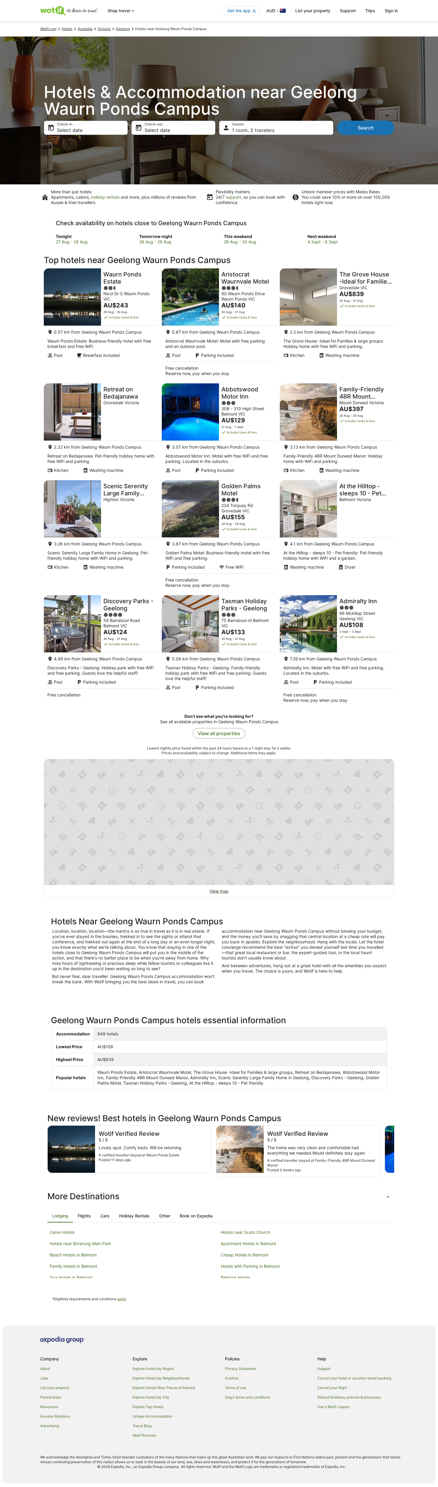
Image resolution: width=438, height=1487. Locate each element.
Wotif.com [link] (48, 29)
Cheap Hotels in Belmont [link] (244, 1254)
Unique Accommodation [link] (153, 1416)
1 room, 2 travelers (253, 130)
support (233, 197)
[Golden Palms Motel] (219, 536)
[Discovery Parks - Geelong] (101, 651)
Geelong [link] (123, 29)
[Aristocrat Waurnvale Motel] (219, 324)
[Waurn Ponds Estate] (101, 324)
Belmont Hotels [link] (235, 1277)
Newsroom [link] (49, 1406)
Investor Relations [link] (55, 1416)
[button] (219, 1196)
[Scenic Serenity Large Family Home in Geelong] (101, 536)
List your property (312, 10)
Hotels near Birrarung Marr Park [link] (80, 1243)
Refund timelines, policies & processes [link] (349, 1397)
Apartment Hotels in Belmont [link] (248, 1243)
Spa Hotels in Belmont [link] (71, 1277)
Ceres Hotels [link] (62, 1232)
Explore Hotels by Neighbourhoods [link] (161, 1378)
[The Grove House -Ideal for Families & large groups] (337, 324)
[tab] (60, 1215)
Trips (370, 10)
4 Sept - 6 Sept (322, 241)
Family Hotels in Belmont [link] (73, 1266)
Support (348, 10)
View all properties (219, 733)
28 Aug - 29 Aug (155, 241)
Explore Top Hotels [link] (148, 1406)
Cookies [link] (232, 1378)
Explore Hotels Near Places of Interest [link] (164, 1387)
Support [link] (323, 1368)
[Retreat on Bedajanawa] (101, 430)
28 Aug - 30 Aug (240, 241)
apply (121, 1299)
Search (366, 128)
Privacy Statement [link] (240, 1368)
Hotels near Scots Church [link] (245, 1232)
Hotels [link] (67, 29)
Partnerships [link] (50, 1397)
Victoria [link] (104, 29)
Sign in (391, 10)
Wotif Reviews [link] (144, 1435)
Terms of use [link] (235, 1387)
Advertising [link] (49, 1426)
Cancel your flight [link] (332, 1387)
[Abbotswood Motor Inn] (219, 430)
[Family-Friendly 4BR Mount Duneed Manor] (337, 430)
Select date (70, 130)
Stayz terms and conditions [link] (247, 1397)
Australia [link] (85, 29)
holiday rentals (105, 197)
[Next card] (394, 1151)
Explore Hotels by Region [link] (153, 1368)
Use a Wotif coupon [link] (333, 1406)
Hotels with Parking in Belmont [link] (250, 1266)
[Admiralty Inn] (337, 651)
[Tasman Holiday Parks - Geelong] (219, 651)
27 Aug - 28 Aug (72, 241)
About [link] (45, 1368)
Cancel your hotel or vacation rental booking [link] (354, 1378)
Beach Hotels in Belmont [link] (73, 1254)
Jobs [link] (44, 1378)
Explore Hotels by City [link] (151, 1397)
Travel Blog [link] (142, 1426)
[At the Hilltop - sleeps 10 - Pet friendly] (337, 536)
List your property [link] (54, 1387)
